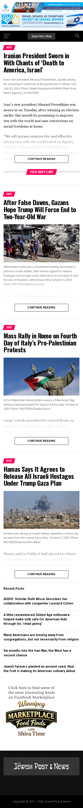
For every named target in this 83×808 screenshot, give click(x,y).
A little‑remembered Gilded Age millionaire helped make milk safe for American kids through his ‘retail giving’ (37, 619)
